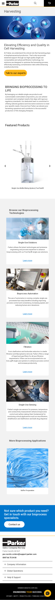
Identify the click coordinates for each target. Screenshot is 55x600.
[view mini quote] (49, 3)
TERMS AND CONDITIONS (39, 596)
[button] (47, 593)
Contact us (14, 524)
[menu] (3, 3)
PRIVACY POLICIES (26, 596)
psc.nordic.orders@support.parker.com (20, 554)
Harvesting (12, 11)
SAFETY (16, 596)
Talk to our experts (16, 73)
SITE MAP (9, 596)
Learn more (27, 261)
